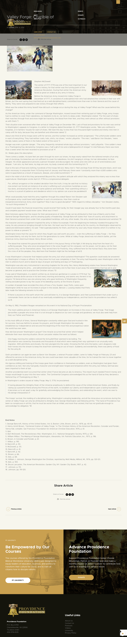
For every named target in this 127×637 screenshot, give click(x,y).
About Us (37, 19)
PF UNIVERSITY (18, 580)
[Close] (118, 2)
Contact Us (51, 32)
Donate (80, 15)
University (69, 630)
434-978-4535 (12, 632)
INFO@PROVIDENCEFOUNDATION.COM (47, 38)
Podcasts (68, 625)
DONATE (81, 577)
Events (80, 11)
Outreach (81, 19)
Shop (36, 15)
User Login (38, 32)
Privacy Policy (70, 633)
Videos (68, 628)
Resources (38, 11)
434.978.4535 (40, 35)
